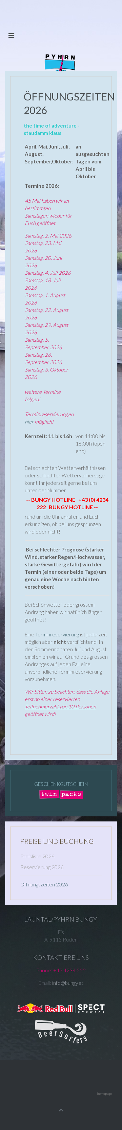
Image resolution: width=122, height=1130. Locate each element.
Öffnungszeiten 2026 (44, 884)
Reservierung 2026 (42, 867)
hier (29, 422)
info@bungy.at (67, 983)
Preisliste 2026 (37, 856)
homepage (104, 1093)
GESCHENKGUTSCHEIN (61, 784)
